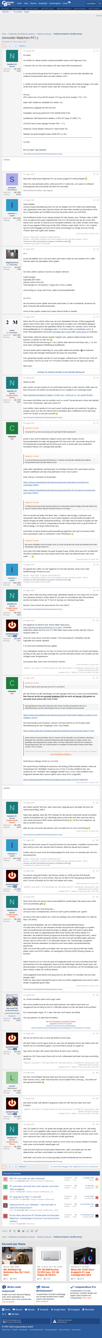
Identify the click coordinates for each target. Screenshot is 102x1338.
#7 (98, 423)
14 (40, 1279)
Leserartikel (17, 12)
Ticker (19, 3)
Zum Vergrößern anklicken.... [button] (61, 754)
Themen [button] (33, 3)
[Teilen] (94, 50)
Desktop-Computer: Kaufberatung (42, 1181)
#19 (97, 1098)
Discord (19, 1309)
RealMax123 (89, 1188)
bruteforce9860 (88, 1217)
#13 (97, 840)
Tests (26, 3)
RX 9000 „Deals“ (48, 8)
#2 (98, 174)
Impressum (6, 1330)
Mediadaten (23, 1330)
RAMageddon (17, 8)
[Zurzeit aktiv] (12, 1005)
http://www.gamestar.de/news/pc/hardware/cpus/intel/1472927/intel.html (55, 779)
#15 (97, 897)
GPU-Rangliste (81, 8)
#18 (97, 1073)
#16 (97, 995)
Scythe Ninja (81, 331)
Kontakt (15, 1330)
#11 (97, 678)
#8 (98, 565)
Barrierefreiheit (64, 1330)
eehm (12, 1210)
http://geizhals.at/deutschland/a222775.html (42, 627)
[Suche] (100, 3)
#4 (98, 249)
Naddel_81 (8, 41)
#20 (97, 1124)
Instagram (75, 1309)
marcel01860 (14, 1199)
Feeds (7, 1309)
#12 (97, 803)
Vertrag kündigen (51, 1330)
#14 (97, 871)
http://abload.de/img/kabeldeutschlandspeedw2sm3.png (42, 154)
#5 (98, 317)
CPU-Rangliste (95, 8)
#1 (98, 51)
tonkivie (12, 1192)
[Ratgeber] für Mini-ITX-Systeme (61, 1024)
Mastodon (89, 1309)
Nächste (22, 46)
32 (6, 1279)
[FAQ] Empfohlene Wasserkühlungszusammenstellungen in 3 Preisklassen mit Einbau (60, 1028)
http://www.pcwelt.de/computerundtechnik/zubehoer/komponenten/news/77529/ (58, 730)
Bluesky (31, 1309)
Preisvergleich (55, 3)
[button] (10, 12)
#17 (97, 1033)
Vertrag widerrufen (36, 1330)
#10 (97, 620)
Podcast (6, 8)
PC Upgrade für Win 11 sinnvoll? (25, 1196)
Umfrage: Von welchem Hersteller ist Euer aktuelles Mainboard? (61, 372)
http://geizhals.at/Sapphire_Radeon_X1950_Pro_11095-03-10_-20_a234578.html (58, 395)
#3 (98, 200)
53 (74, 1279)
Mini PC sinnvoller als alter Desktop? (27, 1178)
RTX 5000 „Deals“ (32, 8)
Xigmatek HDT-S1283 (61, 331)
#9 (98, 590)
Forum (65, 3)
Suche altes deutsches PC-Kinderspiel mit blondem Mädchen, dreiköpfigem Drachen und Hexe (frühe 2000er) (34, 1218)
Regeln (26, 12)
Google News (59, 1309)
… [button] (12, 46)
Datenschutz (76, 1330)
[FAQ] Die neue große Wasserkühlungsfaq (61, 1026)
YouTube (15, 1314)
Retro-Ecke (30, 1224)
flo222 (12, 1181)
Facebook (44, 1309)
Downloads (43, 3)
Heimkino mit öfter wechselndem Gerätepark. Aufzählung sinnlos (46, 241)
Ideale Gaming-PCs (65, 8)
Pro (15, 636)
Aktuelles (5, 12)
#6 (98, 378)
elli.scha (12, 1224)
